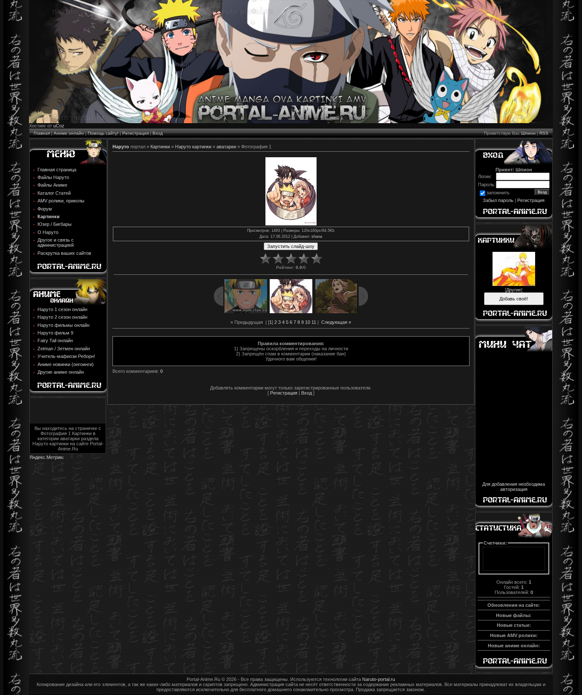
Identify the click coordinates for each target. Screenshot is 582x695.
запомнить (498, 192)
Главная (42, 133)
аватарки (226, 146)
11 (313, 322)
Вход (158, 133)
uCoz (58, 125)
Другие (513, 289)
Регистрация (135, 133)
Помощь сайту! (103, 133)
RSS (543, 133)
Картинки (160, 146)
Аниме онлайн (69, 133)
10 (307, 322)
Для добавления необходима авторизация (513, 487)
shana (316, 236)
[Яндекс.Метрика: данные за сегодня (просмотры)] (46, 458)
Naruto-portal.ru (378, 679)
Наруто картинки (193, 146)
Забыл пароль (498, 200)
